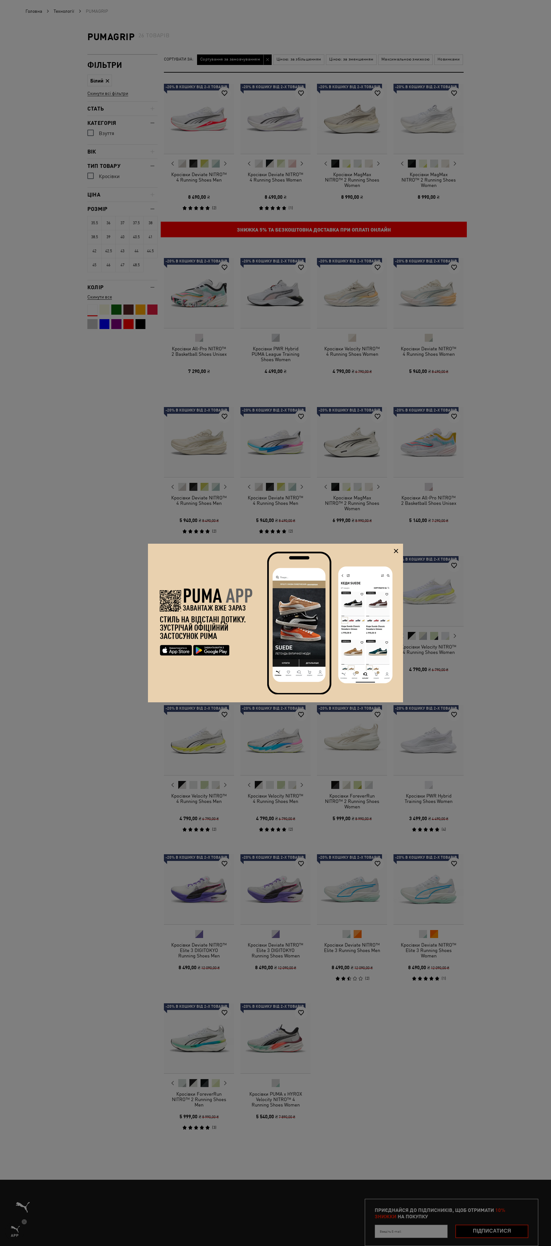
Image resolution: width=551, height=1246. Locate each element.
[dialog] (275, 623)
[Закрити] (396, 551)
